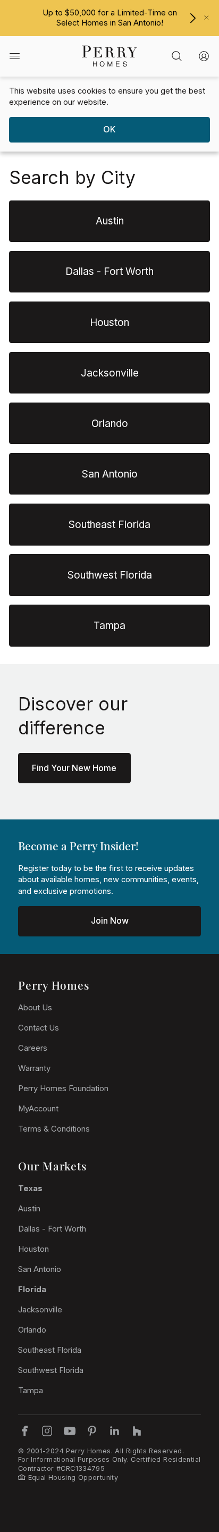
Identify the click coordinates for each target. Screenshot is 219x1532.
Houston (33, 1249)
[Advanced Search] (177, 56)
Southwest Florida (50, 1370)
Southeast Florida (49, 1350)
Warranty (34, 1068)
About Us (35, 1007)
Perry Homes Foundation (63, 1088)
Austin (29, 1208)
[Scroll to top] (187, 1465)
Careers (32, 1048)
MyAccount (38, 1109)
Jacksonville (40, 1310)
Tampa (30, 1390)
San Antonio (39, 1269)
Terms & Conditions (54, 1129)
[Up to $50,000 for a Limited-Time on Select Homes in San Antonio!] (192, 18)
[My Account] (204, 56)
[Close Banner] (206, 17)
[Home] (109, 56)
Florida (32, 1289)
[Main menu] (14, 56)
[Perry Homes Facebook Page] (24, 1430)
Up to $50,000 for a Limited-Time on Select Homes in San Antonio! (110, 18)
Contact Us (38, 1028)
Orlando (32, 1330)
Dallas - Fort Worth (52, 1229)
